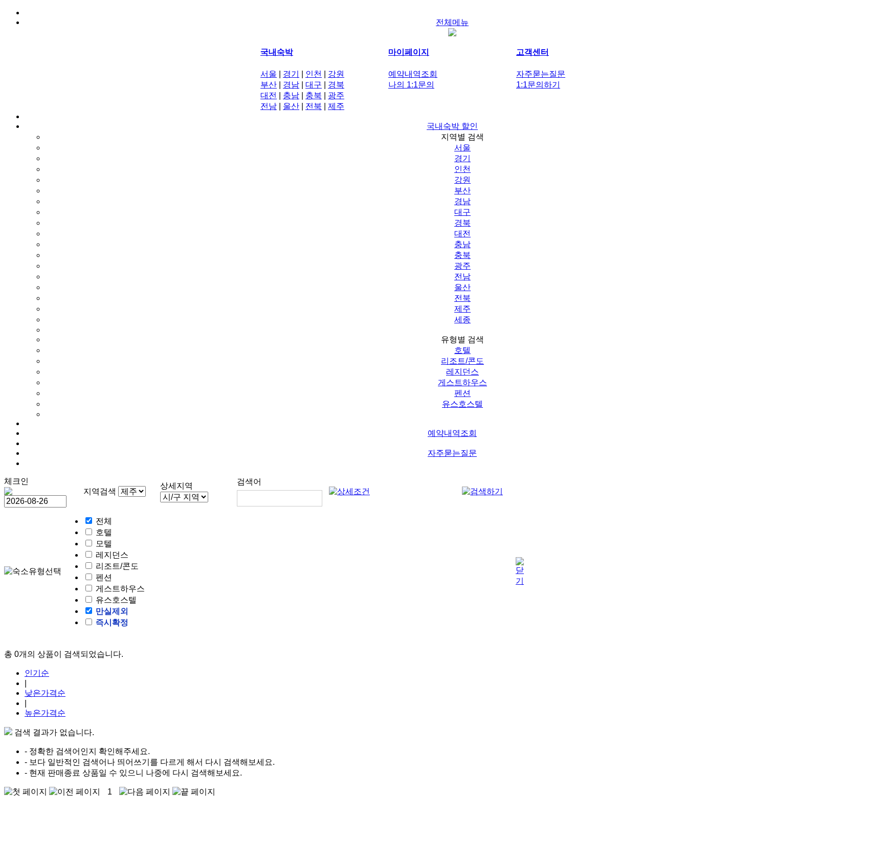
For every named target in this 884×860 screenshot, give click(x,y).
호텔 (462, 350)
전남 (268, 106)
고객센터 (532, 52)
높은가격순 (45, 713)
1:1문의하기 (538, 84)
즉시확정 (112, 622)
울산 (291, 106)
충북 (313, 95)
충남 (291, 95)
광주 (336, 95)
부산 (268, 84)
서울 (268, 74)
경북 (336, 84)
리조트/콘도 (462, 361)
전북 (313, 106)
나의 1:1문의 (411, 84)
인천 (313, 74)
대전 (268, 95)
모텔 (104, 543)
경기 (291, 74)
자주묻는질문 (540, 74)
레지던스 (462, 371)
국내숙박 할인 (452, 126)
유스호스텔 (462, 404)
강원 (336, 74)
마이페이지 (408, 52)
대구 (313, 84)
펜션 (462, 393)
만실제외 (112, 611)
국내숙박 (276, 52)
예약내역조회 (412, 74)
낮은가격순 (45, 693)
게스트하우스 (462, 382)
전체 (104, 521)
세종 (462, 319)
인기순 (37, 673)
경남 (291, 84)
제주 (336, 106)
